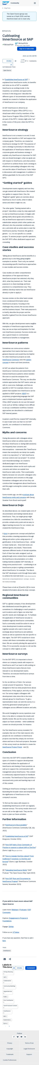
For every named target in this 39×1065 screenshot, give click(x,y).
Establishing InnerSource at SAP (16, 79)
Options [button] (18, 52)
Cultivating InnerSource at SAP (17, 37)
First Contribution (8, 1000)
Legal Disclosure (29, 1049)
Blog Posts (7, 8)
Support (29, 1054)
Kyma (5, 1023)
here (4, 941)
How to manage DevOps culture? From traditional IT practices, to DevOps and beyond (18, 859)
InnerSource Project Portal (12, 747)
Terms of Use (29, 1043)
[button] (11, 64)
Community (15, 3)
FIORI (4, 997)
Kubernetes (6, 1020)
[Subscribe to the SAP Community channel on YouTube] (21, 1037)
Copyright (9, 1049)
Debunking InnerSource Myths (16, 870)
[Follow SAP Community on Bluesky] (18, 1037)
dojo (5, 533)
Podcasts (23, 910)
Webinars (15, 910)
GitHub (11, 926)
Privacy (9, 1043)
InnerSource (6, 950)
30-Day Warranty (8, 972)
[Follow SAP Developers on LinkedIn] (25, 1037)
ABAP (24, 393)
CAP (4, 977)
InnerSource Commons (10, 360)
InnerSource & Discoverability (16, 825)
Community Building (9, 986)
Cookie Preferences (9, 1060)
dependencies (7, 991)
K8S (4, 1016)
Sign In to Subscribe (26, 49)
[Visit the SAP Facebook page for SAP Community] (14, 1037)
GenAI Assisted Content (10, 1005)
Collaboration (7, 980)
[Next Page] (9, 1026)
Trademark (9, 1054)
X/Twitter (16, 932)
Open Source (7, 70)
